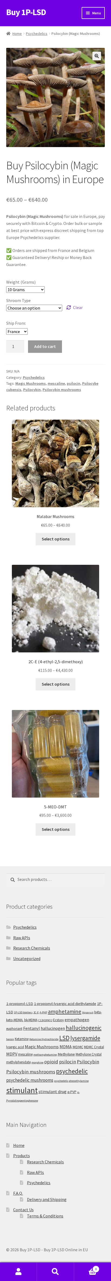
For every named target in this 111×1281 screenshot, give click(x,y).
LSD (64, 1038)
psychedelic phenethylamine (71, 1081)
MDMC (77, 1046)
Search (55, 1272)
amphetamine (64, 1011)
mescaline (56, 383)
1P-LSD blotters (23, 1012)
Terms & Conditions (45, 1216)
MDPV (11, 1054)
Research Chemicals (31, 948)
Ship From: (16, 323)
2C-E (36, 1012)
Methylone (66, 1054)
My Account (18, 1272)
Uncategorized (26, 958)
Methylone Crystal (89, 1054)
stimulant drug (53, 1091)
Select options (56, 539)
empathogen (77, 1019)
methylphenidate (18, 1062)
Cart (85, 1267)
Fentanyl (31, 1028)
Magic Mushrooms (30, 383)
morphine (37, 1062)
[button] (96, 56)
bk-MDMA (30, 1020)
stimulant (22, 1090)
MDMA (66, 1046)
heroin (10, 1039)
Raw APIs (21, 937)
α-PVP (72, 1092)
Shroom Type (18, 300)
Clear (78, 307)
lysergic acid (15, 1047)
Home (17, 33)
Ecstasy (58, 1020)
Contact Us (23, 1209)
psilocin (73, 383)
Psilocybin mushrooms (62, 389)
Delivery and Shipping (47, 1199)
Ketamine (22, 1039)
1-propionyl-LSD (19, 1003)
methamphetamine (45, 1054)
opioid (51, 1061)
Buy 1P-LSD (26, 12)
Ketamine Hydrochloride (43, 1039)
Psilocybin (32, 389)
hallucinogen (53, 1028)
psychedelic (72, 1071)
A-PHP (43, 1012)
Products (21, 1155)
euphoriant (14, 1028)
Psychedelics (36, 33)
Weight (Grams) (21, 282)
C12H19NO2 (45, 1020)
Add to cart (45, 346)
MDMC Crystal (94, 1047)
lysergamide (85, 1038)
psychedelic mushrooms (29, 1080)
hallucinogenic (84, 1027)
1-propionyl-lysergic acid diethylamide (65, 1003)
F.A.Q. (18, 1193)
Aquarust (87, 1012)
